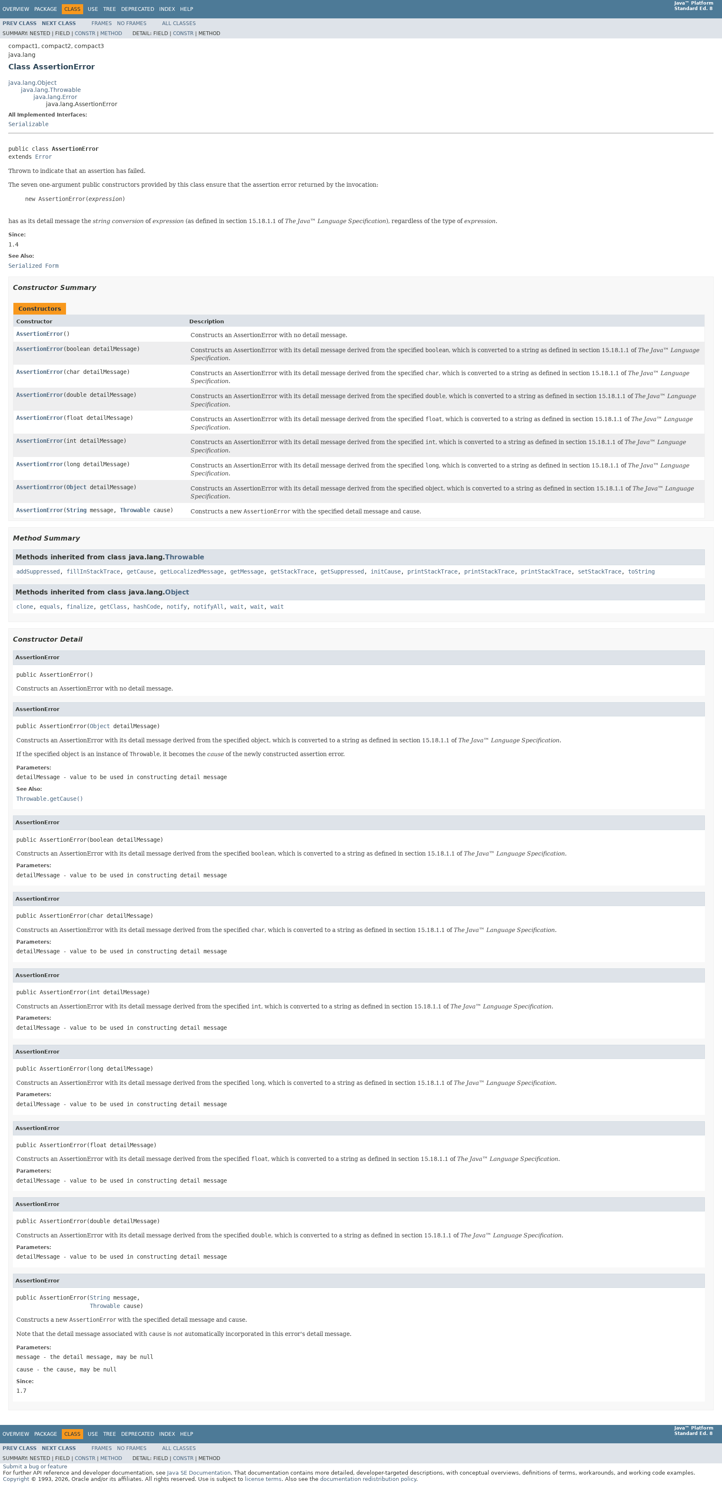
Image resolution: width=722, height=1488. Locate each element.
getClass (113, 606)
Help (186, 9)
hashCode (146, 606)
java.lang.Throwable (51, 89)
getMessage (247, 571)
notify (177, 606)
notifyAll (208, 606)
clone (24, 606)
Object (76, 487)
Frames (102, 23)
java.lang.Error (55, 97)
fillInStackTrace (93, 571)
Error (43, 156)
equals (50, 606)
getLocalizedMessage (192, 571)
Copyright (16, 1479)
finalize (79, 606)
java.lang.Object (32, 82)
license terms (263, 1479)
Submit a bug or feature (35, 1466)
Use (93, 9)
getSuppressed (342, 571)
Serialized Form (33, 265)
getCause (140, 571)
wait (237, 606)
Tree (109, 9)
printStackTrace (432, 571)
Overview (16, 9)
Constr (85, 33)
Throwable (135, 510)
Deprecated (137, 9)
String (76, 510)
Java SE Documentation (199, 1473)
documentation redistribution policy (368, 1479)
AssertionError (39, 333)
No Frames (132, 23)
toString (641, 571)
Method (111, 33)
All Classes (179, 23)
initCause (386, 571)
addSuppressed (38, 571)
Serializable (28, 124)
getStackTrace (292, 571)
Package (45, 9)
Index (167, 9)
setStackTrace (599, 571)
